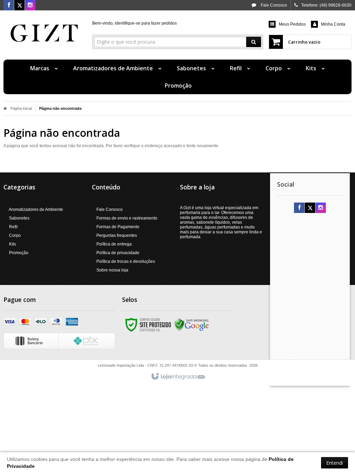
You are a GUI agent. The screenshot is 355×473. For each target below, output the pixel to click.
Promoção (18, 252)
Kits (12, 244)
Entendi (334, 462)
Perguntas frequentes (116, 235)
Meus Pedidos (292, 24)
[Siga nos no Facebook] (8, 5)
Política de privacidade (117, 252)
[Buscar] (253, 42)
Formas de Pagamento (117, 226)
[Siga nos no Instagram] (30, 5)
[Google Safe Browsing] (191, 324)
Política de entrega (114, 244)
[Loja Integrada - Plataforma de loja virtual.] (177, 376)
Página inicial (21, 108)
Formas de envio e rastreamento (126, 218)
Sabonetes (19, 218)
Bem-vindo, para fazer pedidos (134, 23)
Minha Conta (333, 24)
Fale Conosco (273, 5)
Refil (13, 226)
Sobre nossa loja (112, 270)
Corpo (15, 235)
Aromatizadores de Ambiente (36, 209)
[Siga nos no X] (19, 5)
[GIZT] (44, 33)
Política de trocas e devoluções (125, 261)
